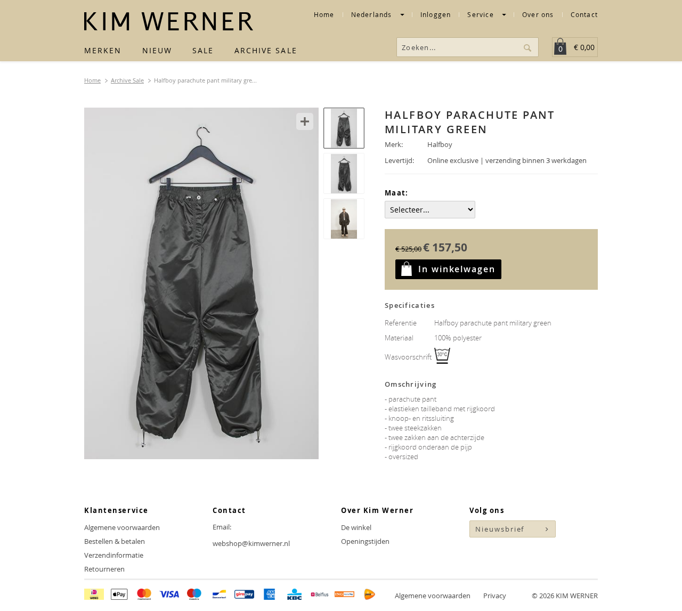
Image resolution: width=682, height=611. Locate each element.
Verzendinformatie (113, 555)
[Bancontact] (219, 595)
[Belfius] (319, 595)
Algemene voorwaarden (122, 527)
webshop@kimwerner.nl (251, 543)
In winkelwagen (457, 269)
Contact (584, 14)
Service (481, 15)
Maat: (397, 193)
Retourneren (104, 569)
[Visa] (169, 595)
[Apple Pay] (119, 595)
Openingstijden (365, 541)
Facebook (478, 556)
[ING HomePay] (344, 595)
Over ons (538, 14)
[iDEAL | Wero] (94, 595)
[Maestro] (194, 595)
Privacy (494, 595)
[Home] (168, 21)
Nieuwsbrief (499, 529)
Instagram (498, 556)
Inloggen (435, 15)
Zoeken (529, 47)
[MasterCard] (144, 595)
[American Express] (269, 595)
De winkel (356, 527)
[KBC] (294, 595)
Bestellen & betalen (114, 541)
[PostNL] (369, 595)
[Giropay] (244, 595)
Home (324, 14)
